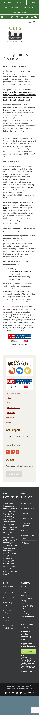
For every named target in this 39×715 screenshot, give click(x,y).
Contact (9, 436)
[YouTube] (13, 452)
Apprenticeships (28, 508)
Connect (10, 422)
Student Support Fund (28, 536)
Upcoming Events (8, 604)
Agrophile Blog (10, 598)
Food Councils (27, 518)
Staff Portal (27, 672)
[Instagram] (17, 452)
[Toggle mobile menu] (34, 22)
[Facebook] (8, 452)
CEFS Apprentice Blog (11, 611)
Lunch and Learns (8, 619)
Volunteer (26, 543)
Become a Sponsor (26, 524)
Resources (11, 417)
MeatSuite (11, 413)
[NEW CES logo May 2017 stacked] (19, 380)
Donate (25, 530)
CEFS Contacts (30, 616)
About (9, 398)
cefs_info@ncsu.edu (28, 614)
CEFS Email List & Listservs (10, 626)
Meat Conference (13, 408)
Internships (26, 503)
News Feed (9, 593)
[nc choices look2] (19, 359)
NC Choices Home (14, 393)
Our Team (12, 403)
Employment (27, 513)
